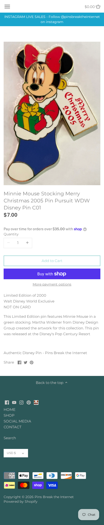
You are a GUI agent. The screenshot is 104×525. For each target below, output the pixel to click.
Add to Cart (52, 260)
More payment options (52, 284)
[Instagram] (21, 402)
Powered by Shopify (20, 501)
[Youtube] (14, 402)
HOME (9, 409)
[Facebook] (7, 402)
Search (10, 438)
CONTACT (13, 427)
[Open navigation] (7, 6)
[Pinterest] (29, 402)
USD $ (11, 453)
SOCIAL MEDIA (17, 421)
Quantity (11, 234)
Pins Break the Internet (54, 497)
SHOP (9, 415)
